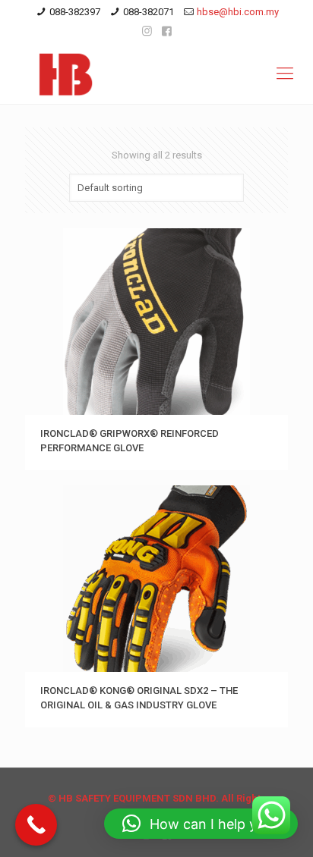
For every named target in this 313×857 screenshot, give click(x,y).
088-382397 (74, 11)
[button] (201, 823)
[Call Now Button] (36, 825)
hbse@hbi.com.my (238, 11)
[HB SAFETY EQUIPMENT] (156, 73)
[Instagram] (147, 31)
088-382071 (148, 11)
